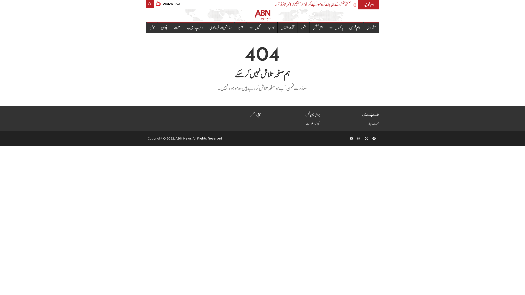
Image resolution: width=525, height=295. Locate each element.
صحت (177, 28)
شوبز (240, 28)
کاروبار (270, 28)
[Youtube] (351, 138)
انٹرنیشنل (318, 28)
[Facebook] (374, 138)
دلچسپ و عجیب (195, 28)
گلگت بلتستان (287, 28)
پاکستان (339, 28)
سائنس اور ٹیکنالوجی (220, 28)
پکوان (164, 28)
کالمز (152, 28)
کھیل (258, 28)
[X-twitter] (366, 138)
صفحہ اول (371, 28)
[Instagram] (359, 138)
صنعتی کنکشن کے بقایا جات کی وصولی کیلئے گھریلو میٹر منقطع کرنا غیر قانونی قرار (313, 4)
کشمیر (303, 28)
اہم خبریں (354, 28)
